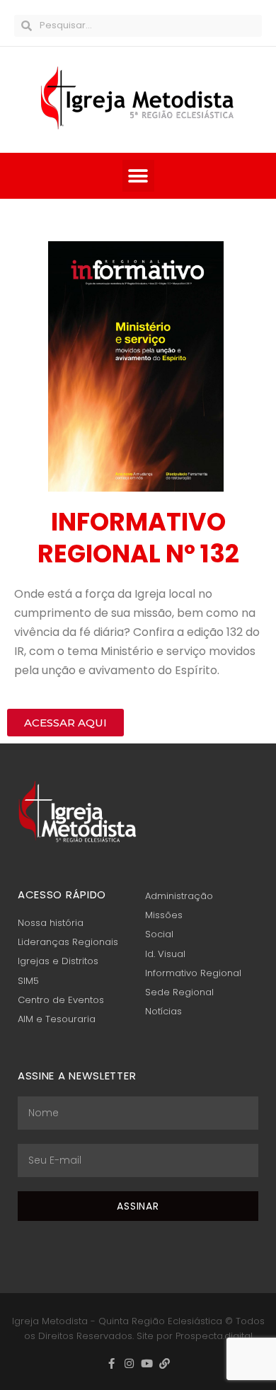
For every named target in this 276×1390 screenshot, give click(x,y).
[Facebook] (111, 1363)
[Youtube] (147, 1363)
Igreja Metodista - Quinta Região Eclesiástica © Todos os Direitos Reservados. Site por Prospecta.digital (138, 1328)
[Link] (164, 1363)
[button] (138, 176)
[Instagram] (129, 1363)
